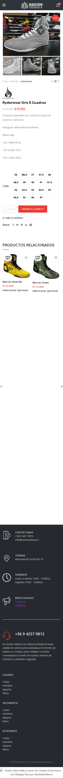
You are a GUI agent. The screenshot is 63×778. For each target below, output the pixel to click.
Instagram (20, 605)
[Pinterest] (22, 225)
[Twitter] (17, 225)
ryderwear (26, 81)
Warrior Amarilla (12, 281)
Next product (58, 81)
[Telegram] (30, 225)
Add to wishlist (14, 218)
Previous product (52, 81)
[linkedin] (26, 225)
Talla (6, 186)
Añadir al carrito (33, 209)
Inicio (5, 81)
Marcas (14, 81)
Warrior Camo (40, 282)
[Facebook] (13, 225)
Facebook (20, 601)
